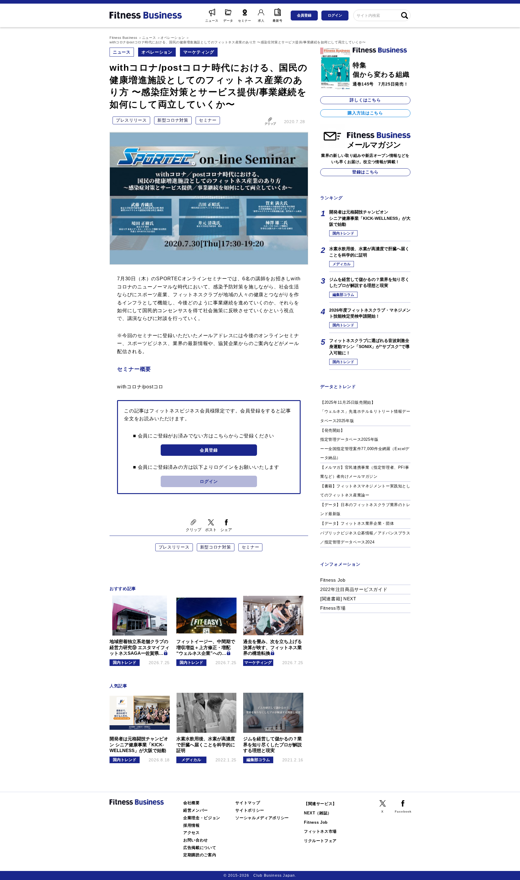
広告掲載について (199, 847)
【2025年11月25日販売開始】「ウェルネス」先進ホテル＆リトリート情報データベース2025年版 (365, 411)
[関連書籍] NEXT (338, 598)
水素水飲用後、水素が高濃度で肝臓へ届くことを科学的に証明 (369, 251)
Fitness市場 (332, 608)
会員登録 (304, 15)
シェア (226, 529)
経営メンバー (195, 810)
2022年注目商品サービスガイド (354, 589)
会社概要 (191, 803)
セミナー (208, 120)
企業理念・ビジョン (201, 818)
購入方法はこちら (365, 112)
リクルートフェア (320, 840)
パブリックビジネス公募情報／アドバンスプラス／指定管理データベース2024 (365, 538)
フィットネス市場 (320, 831)
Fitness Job (332, 580)
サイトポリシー (249, 810)
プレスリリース (131, 120)
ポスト (211, 529)
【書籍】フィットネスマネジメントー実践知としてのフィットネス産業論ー (365, 491)
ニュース (122, 52)
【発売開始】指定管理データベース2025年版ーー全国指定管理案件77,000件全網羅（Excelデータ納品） (365, 444)
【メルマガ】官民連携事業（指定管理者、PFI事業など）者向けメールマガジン (364, 472)
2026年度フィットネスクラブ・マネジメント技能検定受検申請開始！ (369, 313)
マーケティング (198, 52)
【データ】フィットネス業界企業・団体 (357, 523)
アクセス (191, 832)
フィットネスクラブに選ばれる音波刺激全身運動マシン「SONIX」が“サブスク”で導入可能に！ (369, 346)
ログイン (335, 15)
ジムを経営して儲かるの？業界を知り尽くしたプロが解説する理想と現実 (369, 282)
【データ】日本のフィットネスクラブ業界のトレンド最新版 (365, 509)
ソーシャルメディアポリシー (262, 818)
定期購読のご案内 (199, 855)
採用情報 (191, 825)
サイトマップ (247, 803)
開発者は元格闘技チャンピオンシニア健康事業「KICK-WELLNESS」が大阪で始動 (369, 218)
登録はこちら (365, 171)
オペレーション (156, 52)
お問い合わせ (195, 840)
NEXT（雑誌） (318, 813)
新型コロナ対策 (172, 120)
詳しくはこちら (365, 100)
